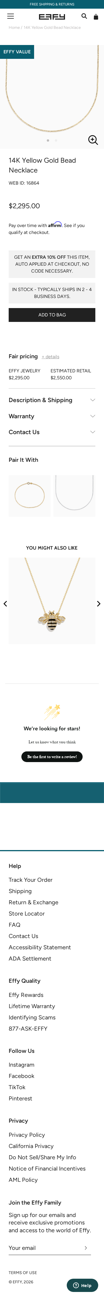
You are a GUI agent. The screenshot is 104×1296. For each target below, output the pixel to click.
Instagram (21, 1064)
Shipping (20, 891)
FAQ (15, 924)
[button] (48, 140)
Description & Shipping (41, 400)
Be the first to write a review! (52, 756)
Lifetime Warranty (32, 1006)
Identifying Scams (32, 1017)
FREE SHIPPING (42, 4)
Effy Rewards (26, 994)
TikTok (17, 1087)
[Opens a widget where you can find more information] (82, 1286)
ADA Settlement (30, 958)
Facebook (21, 1075)
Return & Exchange (33, 902)
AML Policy (23, 1179)
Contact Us (24, 432)
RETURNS (66, 4)
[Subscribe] (86, 1248)
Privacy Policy (27, 1134)
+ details (50, 357)
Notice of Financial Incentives (47, 1168)
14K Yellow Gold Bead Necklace (52, 27)
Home (14, 27)
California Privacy (31, 1146)
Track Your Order (31, 879)
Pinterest (20, 1098)
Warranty (21, 416)
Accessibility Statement (40, 947)
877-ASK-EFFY (28, 1028)
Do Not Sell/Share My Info (42, 1157)
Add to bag (52, 315)
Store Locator (27, 913)
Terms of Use (23, 1272)
